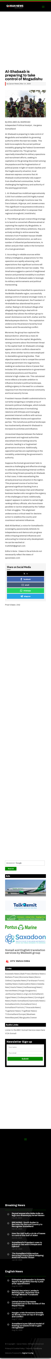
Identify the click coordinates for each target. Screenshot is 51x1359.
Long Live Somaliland (32, 994)
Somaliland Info (12, 1004)
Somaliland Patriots (14, 1007)
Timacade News (32, 1007)
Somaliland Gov (28, 1004)
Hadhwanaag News (32, 987)
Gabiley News (11, 984)
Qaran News (14, 84)
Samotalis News (36, 1001)
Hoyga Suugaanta (27, 991)
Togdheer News (29, 1011)
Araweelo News (12, 974)
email (27, 585)
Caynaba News (19, 981)
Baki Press (25, 974)
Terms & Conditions (34, 1348)
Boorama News (27, 977)
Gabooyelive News (27, 984)
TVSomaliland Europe (15, 1014)
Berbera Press (11, 977)
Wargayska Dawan (28, 1018)
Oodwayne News (25, 997)
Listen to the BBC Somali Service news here (25, 1030)
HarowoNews (11, 991)
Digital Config (27, 1353)
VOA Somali (10, 1033)
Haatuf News (16, 987)
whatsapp (27, 591)
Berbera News (38, 974)
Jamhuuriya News (13, 994)
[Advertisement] (25, 44)
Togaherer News (12, 1011)
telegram (27, 596)
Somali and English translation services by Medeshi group (25, 951)
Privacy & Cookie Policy (14, 1348)
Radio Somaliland (19, 1001)
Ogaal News (10, 997)
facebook (27, 579)
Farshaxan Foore (35, 981)
